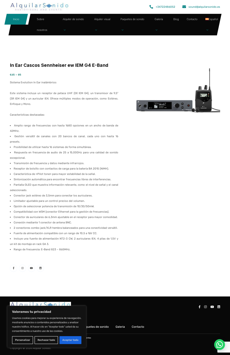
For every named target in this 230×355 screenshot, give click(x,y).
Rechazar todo (46, 340)
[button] (219, 344)
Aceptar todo (70, 340)
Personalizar (22, 340)
